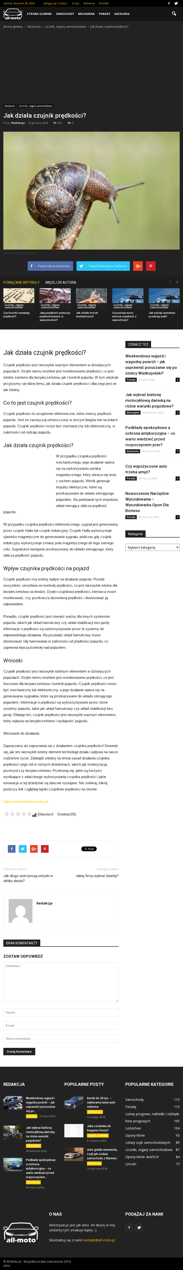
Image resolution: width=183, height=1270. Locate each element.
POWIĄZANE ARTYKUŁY (21, 282)
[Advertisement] (91, 65)
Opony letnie (135, 1135)
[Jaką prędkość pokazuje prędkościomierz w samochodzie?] (55, 299)
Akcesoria (122, 14)
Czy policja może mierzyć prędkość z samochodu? (124, 316)
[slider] (17, 814)
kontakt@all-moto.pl (99, 1240)
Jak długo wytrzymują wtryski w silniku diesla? (28, 878)
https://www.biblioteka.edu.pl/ (25, 802)
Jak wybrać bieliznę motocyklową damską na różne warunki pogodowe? (149, 400)
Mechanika (86, 14)
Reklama (89, 3)
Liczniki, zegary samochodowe (35, 106)
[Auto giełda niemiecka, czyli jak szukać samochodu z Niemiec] (73, 1154)
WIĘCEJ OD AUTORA (60, 282)
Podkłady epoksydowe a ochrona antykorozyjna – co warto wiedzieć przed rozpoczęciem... (41, 1168)
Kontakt (104, 3)
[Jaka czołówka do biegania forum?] (73, 1130)
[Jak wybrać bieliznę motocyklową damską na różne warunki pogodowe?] (12, 1132)
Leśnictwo (133, 1128)
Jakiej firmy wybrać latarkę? (97, 876)
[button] (174, 14)
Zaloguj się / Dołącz (55, 3)
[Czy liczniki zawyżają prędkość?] (18, 299)
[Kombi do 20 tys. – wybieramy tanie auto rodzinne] (73, 1102)
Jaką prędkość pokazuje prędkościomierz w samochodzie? (55, 316)
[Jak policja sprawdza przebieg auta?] (164, 299)
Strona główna (39, 14)
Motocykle (133, 412)
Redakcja (18, 123)
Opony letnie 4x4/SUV (142, 1157)
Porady (104, 14)
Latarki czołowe (97, 1135)
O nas (75, 3)
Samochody (65, 14)
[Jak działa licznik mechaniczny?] (91, 299)
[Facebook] (169, 3)
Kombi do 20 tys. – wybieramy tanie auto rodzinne (101, 1102)
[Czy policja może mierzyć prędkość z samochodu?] (127, 299)
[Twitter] (176, 3)
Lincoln (130, 1164)
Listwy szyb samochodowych (147, 1142)
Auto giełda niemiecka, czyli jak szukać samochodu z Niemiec (102, 1154)
